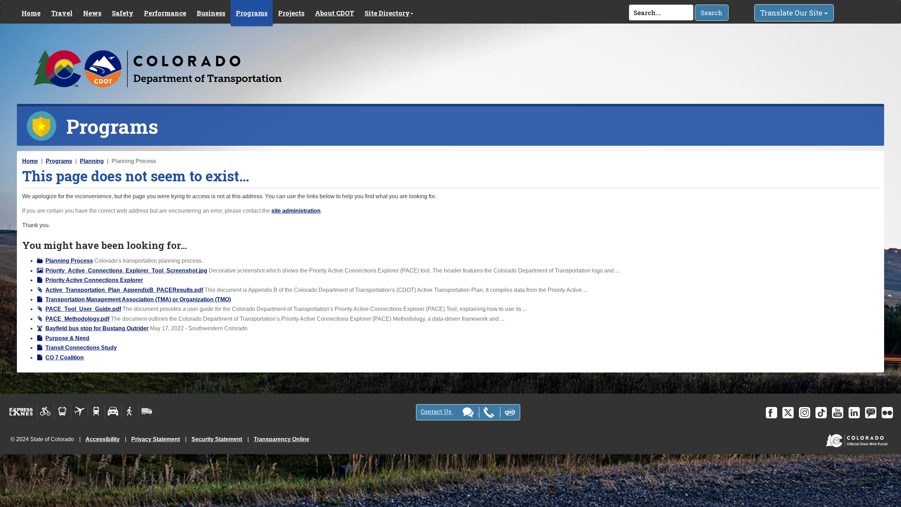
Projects (291, 13)
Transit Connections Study (81, 348)
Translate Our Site (792, 12)
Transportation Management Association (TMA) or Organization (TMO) (138, 299)
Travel (62, 13)
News (92, 13)
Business (211, 13)
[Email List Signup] (870, 412)
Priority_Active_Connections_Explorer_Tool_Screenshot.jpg (126, 271)
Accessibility (103, 439)
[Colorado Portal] (858, 439)
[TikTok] (821, 412)
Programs (251, 13)
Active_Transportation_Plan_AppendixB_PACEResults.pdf (124, 290)
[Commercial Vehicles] (146, 411)
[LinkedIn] (854, 412)
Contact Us (437, 411)
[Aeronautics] (79, 411)
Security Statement (216, 439)
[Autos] (113, 411)
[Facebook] (771, 412)
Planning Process (69, 261)
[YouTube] (837, 412)
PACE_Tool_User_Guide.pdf (83, 309)
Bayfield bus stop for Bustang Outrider (97, 328)
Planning (92, 161)
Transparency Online (281, 439)
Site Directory (387, 13)
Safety (122, 13)
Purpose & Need (67, 338)
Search (712, 12)
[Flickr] (887, 412)
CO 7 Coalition (64, 358)
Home (30, 13)
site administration (296, 211)
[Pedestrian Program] (130, 411)
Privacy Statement (155, 439)
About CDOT (334, 13)
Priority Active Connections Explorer (94, 280)
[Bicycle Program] (45, 411)
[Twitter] (788, 412)
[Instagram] (804, 412)
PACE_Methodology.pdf (77, 319)
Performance (165, 13)
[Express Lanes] (21, 411)
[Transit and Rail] (62, 411)
